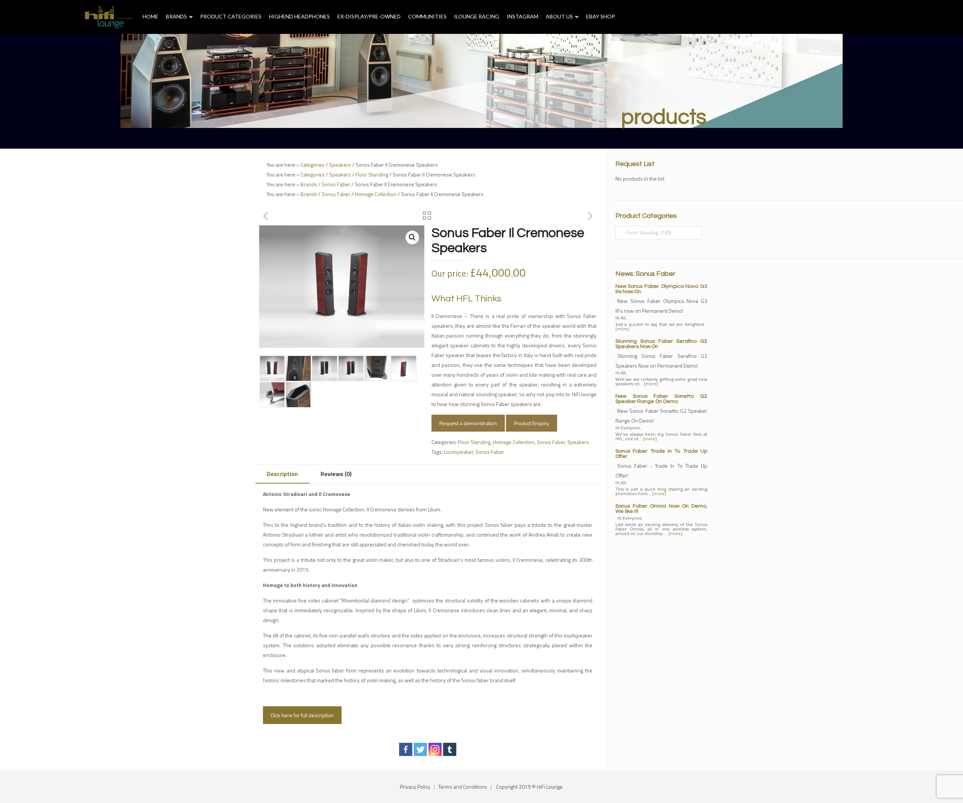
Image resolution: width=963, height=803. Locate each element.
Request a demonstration (468, 423)
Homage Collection (375, 194)
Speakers (340, 165)
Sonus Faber (336, 184)
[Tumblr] (449, 749)
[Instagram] (435, 749)
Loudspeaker (458, 452)
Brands (309, 184)
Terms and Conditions (462, 787)
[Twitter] (420, 749)
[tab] (282, 474)
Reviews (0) (336, 473)
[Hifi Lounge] (110, 17)
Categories (313, 165)
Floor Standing (371, 174)
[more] (622, 328)
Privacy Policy (415, 787)
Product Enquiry (531, 423)
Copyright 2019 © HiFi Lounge (529, 787)
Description (282, 473)
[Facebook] (405, 749)
